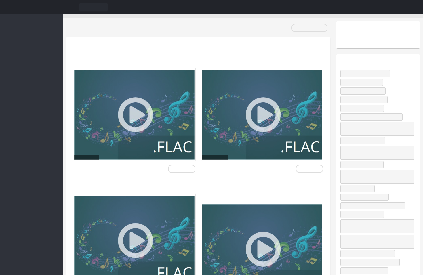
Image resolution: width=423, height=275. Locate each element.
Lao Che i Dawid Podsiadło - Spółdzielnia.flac (118, 54)
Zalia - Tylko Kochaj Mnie (365, 113)
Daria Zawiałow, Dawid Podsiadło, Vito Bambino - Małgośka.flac (256, 188)
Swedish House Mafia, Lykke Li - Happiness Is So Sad (377, 253)
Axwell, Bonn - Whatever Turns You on (376, 122)
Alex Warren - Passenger (365, 219)
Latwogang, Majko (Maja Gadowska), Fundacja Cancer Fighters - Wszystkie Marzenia (372, 234)
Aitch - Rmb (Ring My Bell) (366, 96)
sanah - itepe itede (360, 193)
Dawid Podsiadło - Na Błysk (366, 104)
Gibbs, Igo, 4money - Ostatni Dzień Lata (376, 211)
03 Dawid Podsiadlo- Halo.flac (122, 184)
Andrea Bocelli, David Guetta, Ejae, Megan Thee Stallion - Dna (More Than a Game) (377, 133)
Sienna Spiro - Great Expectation (371, 265)
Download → (181, 168)
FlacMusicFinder (31, 7)
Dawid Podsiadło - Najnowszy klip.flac (249, 54)
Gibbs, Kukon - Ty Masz (364, 87)
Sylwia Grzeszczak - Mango (367, 202)
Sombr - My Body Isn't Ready (368, 79)
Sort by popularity (309, 27)
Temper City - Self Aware (365, 169)
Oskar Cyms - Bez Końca (365, 146)
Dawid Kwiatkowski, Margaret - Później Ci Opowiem (376, 157)
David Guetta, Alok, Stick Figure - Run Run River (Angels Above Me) (376, 181)
